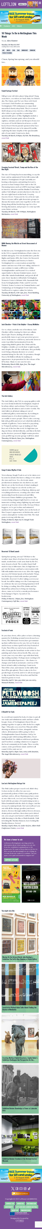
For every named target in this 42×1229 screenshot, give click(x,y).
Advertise (20, 1203)
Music (8, 50)
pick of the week (7, 53)
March (19, 26)
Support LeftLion (11, 860)
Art (3, 50)
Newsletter (22, 4)
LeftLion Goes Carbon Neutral (26, 1207)
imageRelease (25, 1210)
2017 (13, 26)
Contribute (9, 1207)
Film (13, 50)
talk (18, 50)
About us (15, 1210)
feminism (32, 50)
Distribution (31, 1203)
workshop (25, 50)
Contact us (10, 1203)
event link (5, 138)
